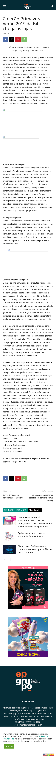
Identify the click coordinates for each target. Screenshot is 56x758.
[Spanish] (52, 754)
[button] (4, 6)
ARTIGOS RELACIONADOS (15, 510)
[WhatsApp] (24, 39)
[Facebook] (5, 39)
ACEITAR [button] (9, 746)
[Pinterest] (18, 39)
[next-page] (8, 559)
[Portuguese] (48, 754)
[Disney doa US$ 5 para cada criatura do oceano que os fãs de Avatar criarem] (9, 549)
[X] (11, 39)
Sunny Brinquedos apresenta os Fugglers (13, 496)
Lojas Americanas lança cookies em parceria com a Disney (41, 498)
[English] (45, 754)
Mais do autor (35, 510)
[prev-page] (4, 559)
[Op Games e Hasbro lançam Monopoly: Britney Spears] (9, 536)
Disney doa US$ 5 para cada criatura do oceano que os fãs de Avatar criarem (35, 549)
